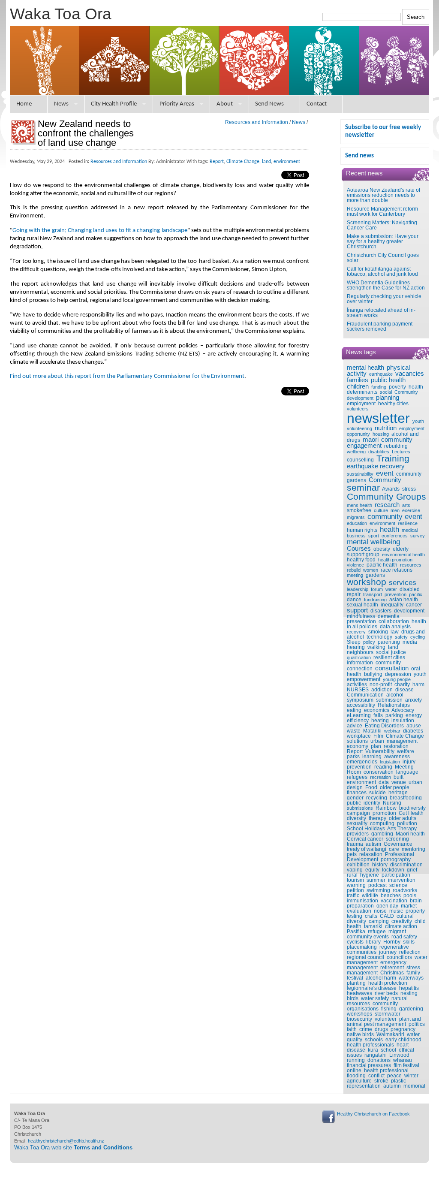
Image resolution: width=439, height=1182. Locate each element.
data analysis (395, 627)
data (384, 782)
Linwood (399, 1055)
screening (397, 839)
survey (417, 535)
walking (376, 647)
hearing (356, 647)
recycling (376, 798)
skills (409, 942)
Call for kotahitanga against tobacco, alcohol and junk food (382, 271)
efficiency (358, 721)
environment (382, 523)
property (415, 911)
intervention (401, 880)
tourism (355, 880)
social (386, 392)
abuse (413, 726)
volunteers (358, 408)
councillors (399, 957)
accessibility (361, 705)
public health (388, 380)
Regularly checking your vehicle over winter (384, 299)
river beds (386, 993)
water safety (375, 998)
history (380, 865)
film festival (406, 1065)
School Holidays (366, 829)
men (395, 510)
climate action (401, 926)
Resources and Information (256, 122)
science (398, 885)
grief (412, 870)
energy (414, 715)
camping (379, 921)
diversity (356, 818)
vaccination (394, 901)
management (402, 741)
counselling (360, 460)
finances (357, 793)
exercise (411, 510)
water (391, 589)
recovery (356, 631)
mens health (359, 505)
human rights (362, 530)
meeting (355, 575)
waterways (411, 978)
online (354, 1070)
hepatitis (409, 988)
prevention (395, 594)
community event (394, 516)
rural (352, 875)
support (357, 610)
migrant (397, 932)
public (354, 803)
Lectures (401, 451)
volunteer (386, 1019)
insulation (402, 721)
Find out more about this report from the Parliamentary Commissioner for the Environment (127, 376)
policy (369, 642)
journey (388, 952)
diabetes (413, 731)
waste (354, 731)
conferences (395, 535)
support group (363, 555)
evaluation (359, 911)
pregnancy (403, 1029)
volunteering (359, 428)
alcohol (394, 695)
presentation (361, 621)
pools (409, 896)
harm (418, 684)
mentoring (413, 849)
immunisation (362, 901)
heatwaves (359, 993)
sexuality (357, 823)
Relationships (394, 705)
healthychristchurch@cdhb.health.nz (66, 1140)
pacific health (382, 565)
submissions (360, 808)
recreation (380, 777)
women (370, 570)
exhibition (358, 865)
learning (372, 757)
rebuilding (396, 446)
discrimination (406, 865)
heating (380, 721)
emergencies (362, 762)
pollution (407, 823)
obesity (381, 549)
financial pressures (369, 1065)
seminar (363, 487)
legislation (390, 761)
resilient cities (389, 657)
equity (372, 870)
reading (383, 767)
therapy (377, 818)
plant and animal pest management (384, 1021)
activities (357, 684)
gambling (382, 834)
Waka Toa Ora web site (73, 1147)
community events (368, 937)
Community (385, 479)
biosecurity (359, 1019)
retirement (392, 968)
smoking (378, 632)
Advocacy (402, 710)
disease (404, 690)
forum (377, 589)
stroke (381, 1081)
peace (394, 1076)
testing (354, 916)
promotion (384, 813)
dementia (389, 616)
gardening (411, 1009)
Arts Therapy (402, 829)
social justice (391, 652)
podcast (377, 885)
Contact (317, 104)
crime (365, 1029)
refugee (377, 932)
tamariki (373, 926)
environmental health (403, 554)
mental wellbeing (373, 541)
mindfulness (361, 616)
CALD (387, 916)
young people (397, 679)
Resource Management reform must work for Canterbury (382, 211)
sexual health (362, 605)
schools (374, 1040)
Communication (365, 695)
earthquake (381, 374)
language (407, 772)
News (61, 104)
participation (396, 875)
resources (410, 564)
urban (377, 741)
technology (379, 637)
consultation (392, 668)
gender (355, 798)
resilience (408, 523)
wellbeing (356, 451)
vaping (355, 870)
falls (378, 715)
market (409, 906)
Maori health (410, 834)
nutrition (386, 428)
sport (373, 535)
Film (378, 736)
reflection (410, 952)
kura (373, 1050)
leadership (357, 589)
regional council (365, 957)
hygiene (369, 875)
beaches (391, 896)
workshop (366, 582)
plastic (398, 1081)
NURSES (358, 690)
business (356, 535)
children (358, 386)
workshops (359, 1014)
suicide (377, 793)
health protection (387, 983)
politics (417, 1024)
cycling (417, 636)
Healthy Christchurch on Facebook (373, 1113)
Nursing (392, 803)
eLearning (359, 715)
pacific (415, 594)
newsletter (378, 418)
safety (401, 636)
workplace (359, 736)
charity (402, 684)
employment (361, 404)
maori (371, 439)
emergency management (376, 965)
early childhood (403, 1040)
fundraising (375, 599)
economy (357, 746)
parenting (389, 642)
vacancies (409, 373)
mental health (365, 367)
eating (354, 710)
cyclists (355, 942)
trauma (355, 844)
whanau (402, 1060)
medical (410, 530)
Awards (391, 489)
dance (354, 600)
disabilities (378, 451)
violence (355, 564)
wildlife (370, 896)
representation (364, 1086)
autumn (392, 1086)
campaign (358, 813)
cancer (414, 605)
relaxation (370, 854)
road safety (404, 937)
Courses (359, 548)
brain (416, 901)
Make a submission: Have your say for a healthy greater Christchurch (382, 241)
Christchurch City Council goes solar (383, 257)
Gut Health (411, 813)
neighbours (360, 652)
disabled (410, 589)
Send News (269, 104)
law (395, 632)
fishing (389, 1009)
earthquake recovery (376, 466)
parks (353, 757)
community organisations (372, 1006)
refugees (357, 777)
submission (389, 700)
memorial (414, 1086)
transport (372, 594)
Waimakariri (390, 1034)
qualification (359, 657)
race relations (396, 570)
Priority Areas (176, 104)
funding (378, 386)
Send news (359, 156)
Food (371, 787)
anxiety (413, 700)
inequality (392, 605)
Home (24, 104)
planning (387, 397)
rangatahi (375, 1055)
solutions (357, 741)
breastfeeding (406, 798)
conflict (376, 1076)
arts (406, 505)
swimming (378, 890)
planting (356, 983)
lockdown (393, 870)
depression (398, 674)
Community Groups (386, 496)
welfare (405, 751)
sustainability (360, 473)
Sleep (354, 642)
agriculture (359, 1081)
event (385, 473)
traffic (353, 896)
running (356, 1060)
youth (418, 421)
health (389, 529)
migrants (356, 517)
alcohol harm (381, 978)
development (409, 611)
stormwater (387, 1014)
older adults (402, 818)
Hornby (391, 942)
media (410, 642)
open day (387, 906)
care (394, 849)
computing (382, 823)
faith (352, 1029)
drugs (381, 1029)
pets (352, 854)
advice (354, 726)
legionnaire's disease (372, 988)
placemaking (362, 947)
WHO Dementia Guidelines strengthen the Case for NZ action (386, 285)
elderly (401, 549)
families (357, 380)
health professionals (370, 1045)
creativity (401, 921)
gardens (375, 575)
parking (394, 715)
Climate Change (405, 736)
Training (392, 458)
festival (355, 978)
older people (394, 787)
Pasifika (356, 932)
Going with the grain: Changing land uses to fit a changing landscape (99, 230)
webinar (392, 730)
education (357, 523)
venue (398, 782)
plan (376, 746)
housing (381, 434)
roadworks (405, 890)
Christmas (392, 973)
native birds (360, 1034)
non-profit (381, 684)
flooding (356, 1076)
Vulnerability (379, 751)
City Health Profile (114, 104)
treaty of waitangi (366, 849)
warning (356, 885)
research (387, 504)
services (402, 582)
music (396, 911)
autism (373, 844)
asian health (403, 600)
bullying (373, 674)
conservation (379, 772)
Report (355, 751)
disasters (380, 611)
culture (381, 510)
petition (355, 890)
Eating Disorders (384, 726)
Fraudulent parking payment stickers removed (379, 326)
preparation (360, 906)
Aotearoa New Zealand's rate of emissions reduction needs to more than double (383, 195)
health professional (386, 1070)
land (393, 647)
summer (376, 880)
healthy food (361, 560)
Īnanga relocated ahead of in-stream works (381, 312)
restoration (396, 746)
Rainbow (386, 808)
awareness (397, 757)
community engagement (379, 442)
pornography (396, 859)
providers (358, 834)
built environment (375, 779)
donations (379, 1060)
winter (411, 1076)
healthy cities (393, 404)
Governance (398, 844)
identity (372, 803)
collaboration (394, 621)
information (360, 663)
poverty (397, 387)
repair (354, 594)
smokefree (359, 510)
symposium (360, 700)
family (413, 973)
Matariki (372, 731)
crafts (371, 916)
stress (409, 489)
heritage (398, 793)
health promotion (395, 559)
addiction (382, 690)
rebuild (354, 570)
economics (376, 710)
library (373, 942)
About (224, 104)
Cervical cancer (365, 839)
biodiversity (412, 808)
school (388, 1050)
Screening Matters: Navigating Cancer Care (382, 225)
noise (380, 911)
